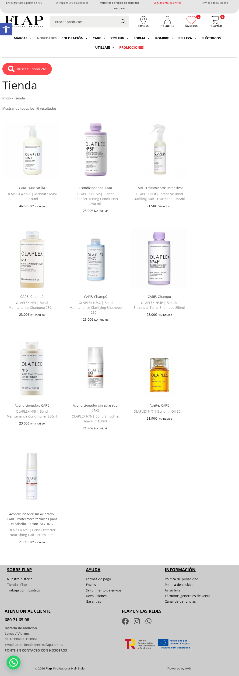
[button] (6, 29)
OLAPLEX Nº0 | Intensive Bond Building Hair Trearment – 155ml (159, 196)
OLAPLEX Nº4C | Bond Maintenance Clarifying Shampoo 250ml (96, 307)
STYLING (117, 38)
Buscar (123, 21)
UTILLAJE (102, 47)
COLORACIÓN (72, 38)
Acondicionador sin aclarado (95, 405)
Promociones (131, 47)
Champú (37, 296)
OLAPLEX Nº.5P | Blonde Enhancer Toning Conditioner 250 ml (96, 199)
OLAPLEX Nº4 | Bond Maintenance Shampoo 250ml (32, 305)
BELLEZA (185, 38)
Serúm (33, 524)
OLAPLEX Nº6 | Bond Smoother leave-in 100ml (96, 418)
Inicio (6, 98)
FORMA (139, 38)
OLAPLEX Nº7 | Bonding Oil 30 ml (159, 411)
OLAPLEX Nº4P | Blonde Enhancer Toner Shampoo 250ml (159, 305)
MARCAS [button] (21, 38)
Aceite (154, 405)
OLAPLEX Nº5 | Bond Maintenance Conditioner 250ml (32, 413)
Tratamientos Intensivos (164, 188)
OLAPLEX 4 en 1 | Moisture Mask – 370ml (32, 196)
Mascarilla (37, 188)
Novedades (47, 38)
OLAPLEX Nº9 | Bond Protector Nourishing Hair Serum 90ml (32, 532)
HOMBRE (162, 38)
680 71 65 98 (17, 619)
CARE (97, 38)
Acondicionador (90, 188)
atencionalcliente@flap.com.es (39, 644)
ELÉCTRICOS (211, 38)
